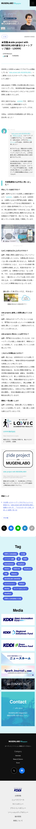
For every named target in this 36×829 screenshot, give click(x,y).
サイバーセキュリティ (20, 589)
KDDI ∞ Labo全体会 (11, 554)
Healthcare (27, 569)
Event (18, 763)
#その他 (5, 518)
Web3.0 (7, 569)
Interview (18, 755)
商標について (18, 820)
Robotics (14, 574)
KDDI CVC (17, 569)
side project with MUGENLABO (20, 72)
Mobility (7, 589)
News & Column (18, 759)
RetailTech (8, 594)
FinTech (21, 584)
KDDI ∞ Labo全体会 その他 (13, 599)
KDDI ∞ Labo (17, 135)
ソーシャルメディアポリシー (18, 812)
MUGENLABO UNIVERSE (12, 579)
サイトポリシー (18, 804)
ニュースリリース (18, 799)
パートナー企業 (9, 559)
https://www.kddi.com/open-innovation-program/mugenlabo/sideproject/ (15, 476)
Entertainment (9, 564)
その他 (4, 36)
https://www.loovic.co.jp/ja (11, 435)
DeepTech (21, 564)
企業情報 (18, 795)
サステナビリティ (10, 584)
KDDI (25, 559)
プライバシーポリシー (18, 808)
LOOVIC (20, 101)
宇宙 (6, 574)
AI (18, 559)
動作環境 (18, 816)
